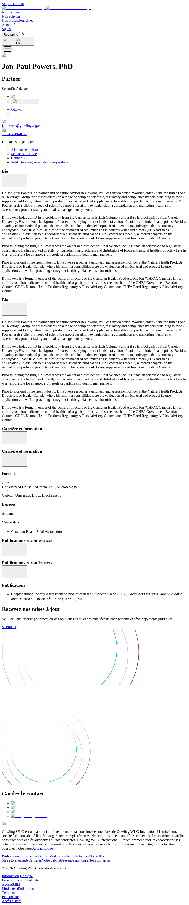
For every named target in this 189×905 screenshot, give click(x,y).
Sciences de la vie (24, 154)
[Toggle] (14, 180)
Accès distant (11, 901)
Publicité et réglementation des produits (39, 162)
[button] (46, 8)
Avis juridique (42, 848)
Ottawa (16, 109)
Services (45, 856)
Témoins (8, 893)
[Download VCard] (25, 101)
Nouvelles (96, 856)
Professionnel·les (14, 856)
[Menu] (7, 49)
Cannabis (18, 158)
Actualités (9, 25)
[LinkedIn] (25, 96)
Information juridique (17, 876)
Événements (19, 860)
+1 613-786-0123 (14, 134)
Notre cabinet (11, 12)
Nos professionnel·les (17, 20)
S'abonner (9, 627)
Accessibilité (11, 884)
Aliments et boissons (26, 150)
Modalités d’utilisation (18, 888)
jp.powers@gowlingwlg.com (23, 126)
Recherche (11, 34)
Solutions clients (63, 856)
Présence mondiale (74, 860)
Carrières (34, 860)
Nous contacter (99, 860)
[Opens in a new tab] (26, 803)
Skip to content (13, 4)
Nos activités (11, 16)
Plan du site (10, 897)
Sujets (6, 29)
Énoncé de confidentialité (20, 880)
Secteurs (33, 856)
